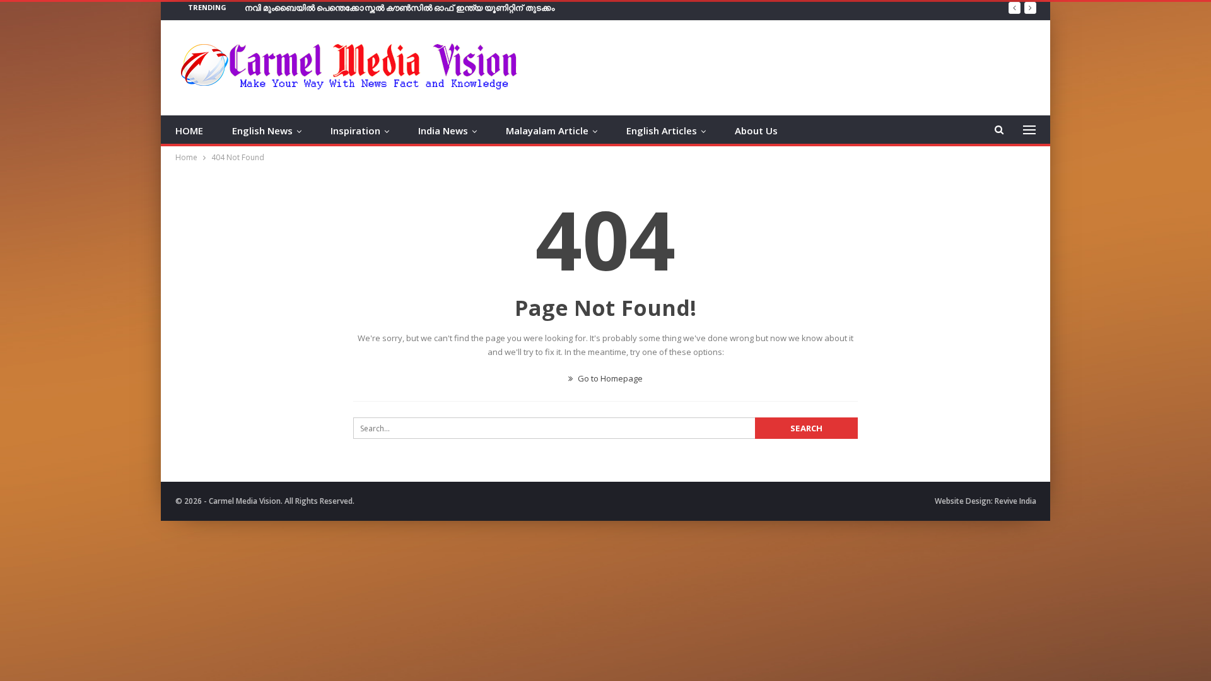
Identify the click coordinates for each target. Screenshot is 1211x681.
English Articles (661, 130)
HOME (189, 130)
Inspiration (355, 130)
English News (262, 130)
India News (443, 130)
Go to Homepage (609, 378)
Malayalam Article (547, 130)
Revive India (1015, 501)
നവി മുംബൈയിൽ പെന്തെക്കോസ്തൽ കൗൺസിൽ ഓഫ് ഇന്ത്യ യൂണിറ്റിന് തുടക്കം (399, 7)
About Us (756, 130)
